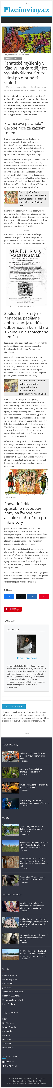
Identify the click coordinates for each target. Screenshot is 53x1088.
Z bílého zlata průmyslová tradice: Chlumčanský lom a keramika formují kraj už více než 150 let (34, 953)
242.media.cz (41, 1083)
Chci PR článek (11, 1066)
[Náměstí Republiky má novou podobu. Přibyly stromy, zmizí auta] (10, 752)
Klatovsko (6, 1035)
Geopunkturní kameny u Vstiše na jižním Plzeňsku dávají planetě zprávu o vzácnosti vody (34, 845)
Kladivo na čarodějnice (29, 90)
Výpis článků (32, 1081)
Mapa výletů (7, 1047)
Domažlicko (7, 1039)
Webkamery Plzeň (9, 979)
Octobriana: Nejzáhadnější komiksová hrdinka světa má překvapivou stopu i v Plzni (32, 905)
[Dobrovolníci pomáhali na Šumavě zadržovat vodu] (10, 768)
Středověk (42, 90)
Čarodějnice (35, 87)
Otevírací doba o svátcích (12, 1000)
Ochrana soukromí (19, 1081)
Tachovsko (6, 1043)
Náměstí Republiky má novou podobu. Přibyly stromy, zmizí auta (32, 755)
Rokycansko (7, 1031)
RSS (40, 1081)
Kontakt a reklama (15, 1078)
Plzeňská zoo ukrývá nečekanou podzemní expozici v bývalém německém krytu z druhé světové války (34, 862)
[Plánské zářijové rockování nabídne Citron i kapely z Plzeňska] (10, 799)
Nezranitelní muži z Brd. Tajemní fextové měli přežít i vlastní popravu (33, 937)
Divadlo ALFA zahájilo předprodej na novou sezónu (34, 786)
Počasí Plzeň (7, 983)
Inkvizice (17, 90)
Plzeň (4, 1019)
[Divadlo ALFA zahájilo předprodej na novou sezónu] (10, 783)
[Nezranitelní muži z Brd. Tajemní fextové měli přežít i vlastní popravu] (10, 934)
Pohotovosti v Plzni (10, 975)
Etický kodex (40, 1078)
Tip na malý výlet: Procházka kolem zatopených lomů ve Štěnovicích (32, 829)
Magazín (17, 58)
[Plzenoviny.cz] (5, 19)
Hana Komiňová (21, 87)
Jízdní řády (6, 987)
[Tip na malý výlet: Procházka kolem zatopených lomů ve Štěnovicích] (10, 825)
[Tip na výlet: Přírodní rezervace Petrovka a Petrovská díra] (10, 876)
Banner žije (9, 1061)
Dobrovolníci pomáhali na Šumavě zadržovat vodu (31, 770)
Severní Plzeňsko (9, 1027)
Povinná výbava (8, 1004)
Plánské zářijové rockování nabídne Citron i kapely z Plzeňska (34, 801)
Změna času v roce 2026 (12, 991)
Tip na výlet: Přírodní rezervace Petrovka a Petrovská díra (33, 878)
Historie (8, 58)
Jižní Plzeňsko (8, 1023)
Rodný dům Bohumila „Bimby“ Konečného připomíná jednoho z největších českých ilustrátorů (34, 921)
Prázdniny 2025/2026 (11, 996)
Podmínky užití (29, 1078)
